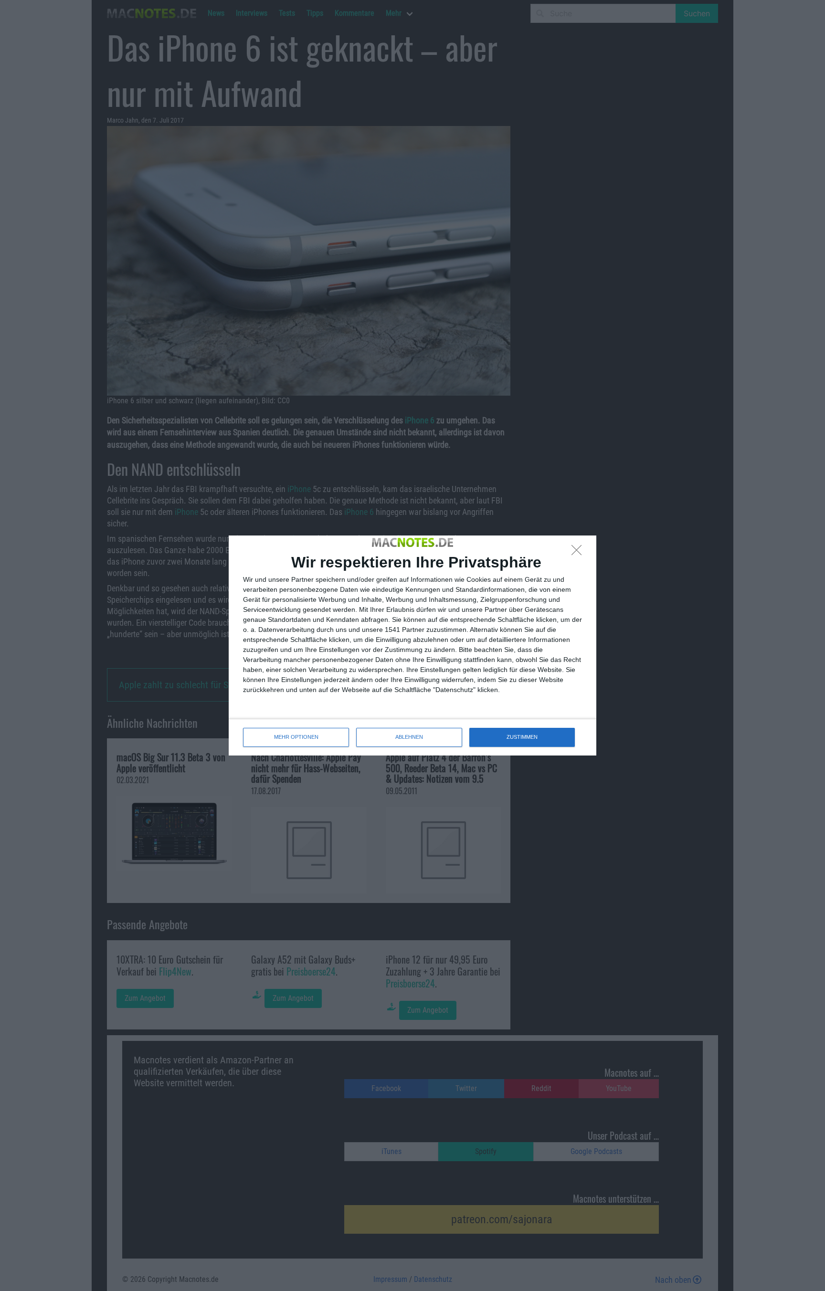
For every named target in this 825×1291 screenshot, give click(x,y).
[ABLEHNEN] (579, 552)
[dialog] (412, 645)
